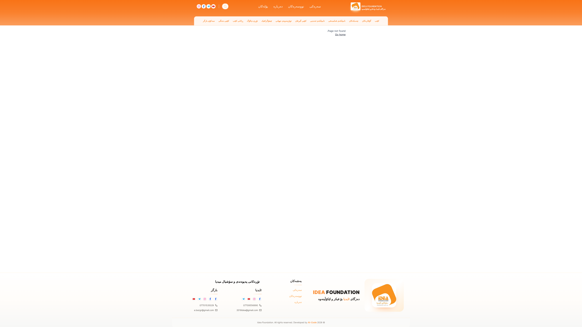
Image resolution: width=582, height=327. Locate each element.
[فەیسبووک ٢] (210, 299)
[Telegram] (243, 299)
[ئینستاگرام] (205, 299)
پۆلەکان (263, 6)
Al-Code (312, 322)
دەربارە (278, 6)
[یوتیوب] (194, 299)
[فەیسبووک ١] (215, 299)
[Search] (225, 6)
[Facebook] (260, 299)
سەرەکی (315, 6)
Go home (340, 34)
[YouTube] (249, 299)
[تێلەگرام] (199, 299)
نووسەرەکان (296, 6)
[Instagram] (254, 299)
